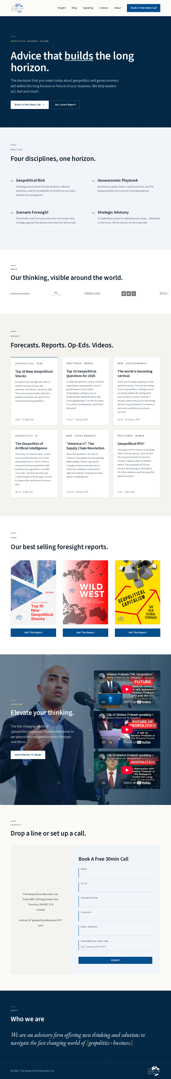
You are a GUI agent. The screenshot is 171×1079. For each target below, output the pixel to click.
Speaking (88, 8)
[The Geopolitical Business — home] (17, 8)
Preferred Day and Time (94, 941)
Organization (89, 898)
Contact (103, 8)
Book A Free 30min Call (143, 8)
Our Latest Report (65, 104)
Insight (62, 8)
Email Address (89, 926)
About (117, 8)
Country (86, 912)
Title (84, 883)
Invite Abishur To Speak (28, 755)
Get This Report (33, 632)
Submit (115, 960)
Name (84, 869)
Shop (74, 8)
